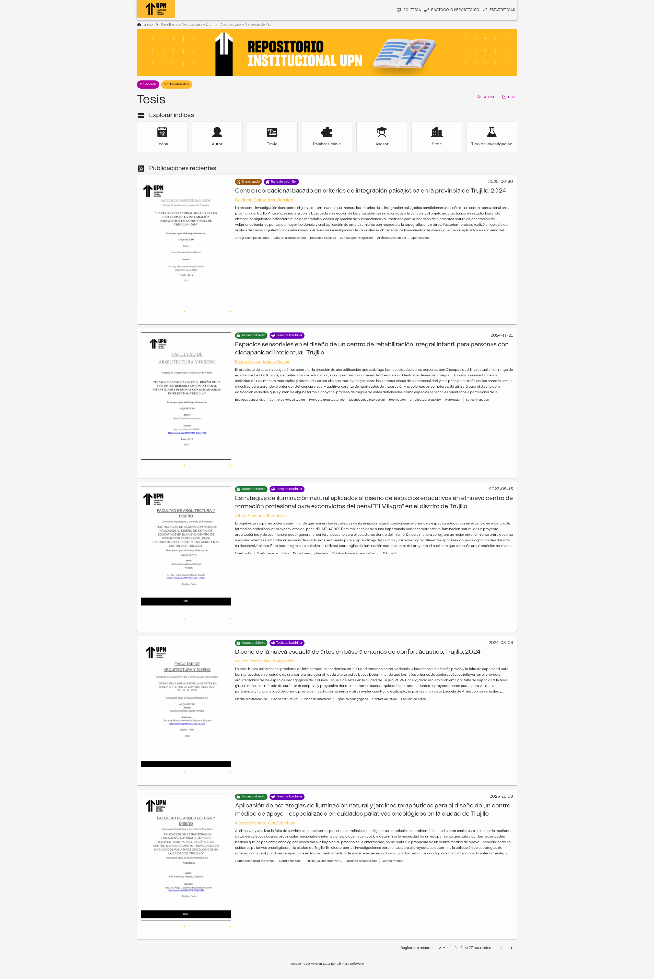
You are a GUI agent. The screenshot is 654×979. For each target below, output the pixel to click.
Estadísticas (502, 10)
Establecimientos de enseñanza (355, 533)
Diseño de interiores (316, 668)
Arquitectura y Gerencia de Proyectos (245, 24)
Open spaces (420, 237)
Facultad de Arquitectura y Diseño (186, 24)
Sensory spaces (477, 389)
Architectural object (391, 237)
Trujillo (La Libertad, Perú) (323, 820)
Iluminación (243, 533)
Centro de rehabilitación (287, 389)
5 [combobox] (440, 896)
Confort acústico (384, 668)
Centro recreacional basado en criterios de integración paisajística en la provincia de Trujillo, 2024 (370, 191)
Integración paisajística (252, 237)
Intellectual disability (425, 389)
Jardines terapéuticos (361, 820)
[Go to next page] (511, 897)
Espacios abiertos (323, 237)
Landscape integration (356, 237)
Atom (489, 97)
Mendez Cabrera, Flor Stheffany (265, 782)
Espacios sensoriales (250, 389)
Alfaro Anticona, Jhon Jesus (261, 495)
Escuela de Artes (413, 668)
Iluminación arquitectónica (255, 820)
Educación (390, 533)
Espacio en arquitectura (310, 533)
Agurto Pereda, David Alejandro (264, 630)
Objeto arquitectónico (290, 237)
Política (412, 10)
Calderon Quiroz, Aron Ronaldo (264, 200)
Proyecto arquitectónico (327, 389)
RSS (511, 97)
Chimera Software (350, 912)
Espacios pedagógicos (352, 668)
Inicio (148, 24)
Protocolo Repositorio (455, 10)
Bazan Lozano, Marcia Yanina (262, 352)
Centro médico (290, 820)
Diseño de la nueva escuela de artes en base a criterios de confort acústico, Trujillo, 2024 (358, 621)
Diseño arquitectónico (273, 533)
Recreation (453, 389)
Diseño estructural (284, 668)
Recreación (397, 389)
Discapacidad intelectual (367, 389)
